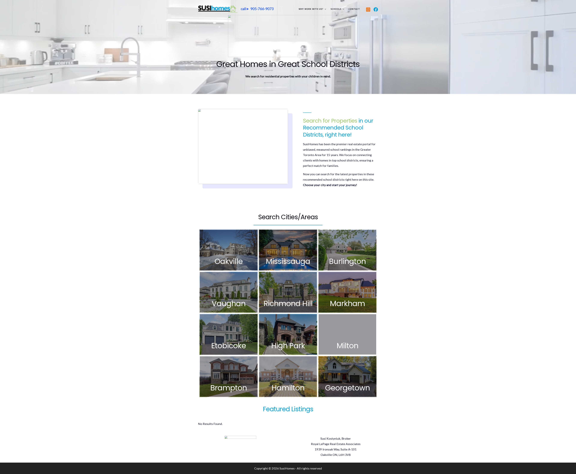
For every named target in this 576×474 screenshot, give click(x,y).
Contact (354, 9)
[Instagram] (368, 9)
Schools (336, 9)
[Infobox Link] (228, 250)
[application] (324, 9)
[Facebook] (376, 9)
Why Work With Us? (311, 9)
